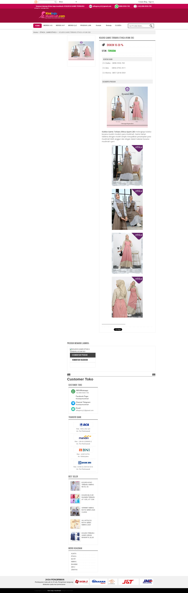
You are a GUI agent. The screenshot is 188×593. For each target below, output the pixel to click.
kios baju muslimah (54, 590)
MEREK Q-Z (72, 25)
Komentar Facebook (80, 359)
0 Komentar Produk (79, 354)
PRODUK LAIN (85, 25)
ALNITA (73, 553)
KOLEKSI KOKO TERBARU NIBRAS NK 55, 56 (88, 484)
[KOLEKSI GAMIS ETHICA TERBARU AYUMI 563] (82, 350)
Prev (68, 374)
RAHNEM (74, 564)
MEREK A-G (47, 25)
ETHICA (42, 32)
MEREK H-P (60, 25)
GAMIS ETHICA (51, 32)
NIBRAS (73, 562)
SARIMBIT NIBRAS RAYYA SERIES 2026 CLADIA (88, 510)
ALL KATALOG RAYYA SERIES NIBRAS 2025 (87, 522)
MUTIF (73, 559)
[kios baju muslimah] (52, 15)
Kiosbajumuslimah (82, 399)
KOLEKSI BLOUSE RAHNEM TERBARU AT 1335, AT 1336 (88, 497)
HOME (37, 26)
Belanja (109, 25)
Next (153, 374)
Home (35, 32)
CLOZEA (118, 25)
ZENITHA (74, 570)
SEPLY (73, 567)
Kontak (98, 25)
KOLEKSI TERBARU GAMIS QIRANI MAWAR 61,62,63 (88, 535)
